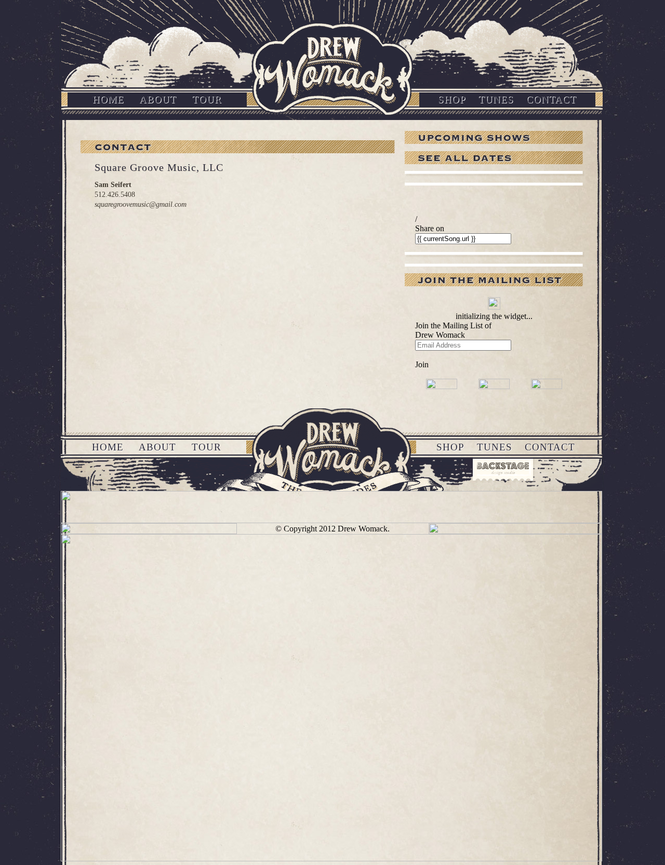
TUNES (496, 99)
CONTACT (551, 99)
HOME (108, 99)
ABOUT (158, 99)
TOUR (207, 99)
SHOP (452, 99)
